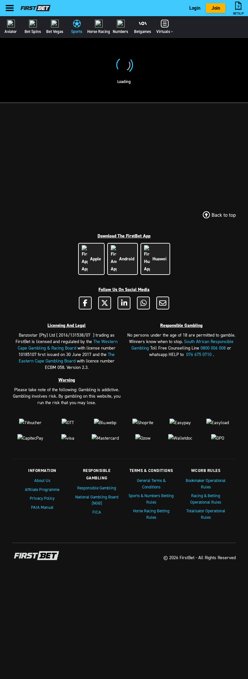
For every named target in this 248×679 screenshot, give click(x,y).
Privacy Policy (42, 498)
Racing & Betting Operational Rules (205, 499)
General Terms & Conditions (151, 483)
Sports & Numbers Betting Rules (151, 499)
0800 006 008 (213, 347)
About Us (42, 480)
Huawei (158, 259)
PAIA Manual (42, 507)
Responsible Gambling (96, 487)
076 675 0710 (199, 354)
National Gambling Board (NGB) (97, 500)
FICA (96, 512)
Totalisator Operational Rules (205, 514)
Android (125, 259)
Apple (94, 259)
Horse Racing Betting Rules (151, 514)
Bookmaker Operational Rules (206, 483)
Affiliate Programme (42, 489)
